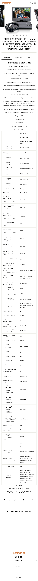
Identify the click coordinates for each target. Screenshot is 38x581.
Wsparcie (18, 560)
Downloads (29, 57)
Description (7, 57)
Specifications (18, 57)
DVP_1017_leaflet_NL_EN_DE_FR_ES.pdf (19, 488)
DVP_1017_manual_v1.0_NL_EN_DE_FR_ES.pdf (19, 492)
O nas (18, 566)
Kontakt (19, 572)
